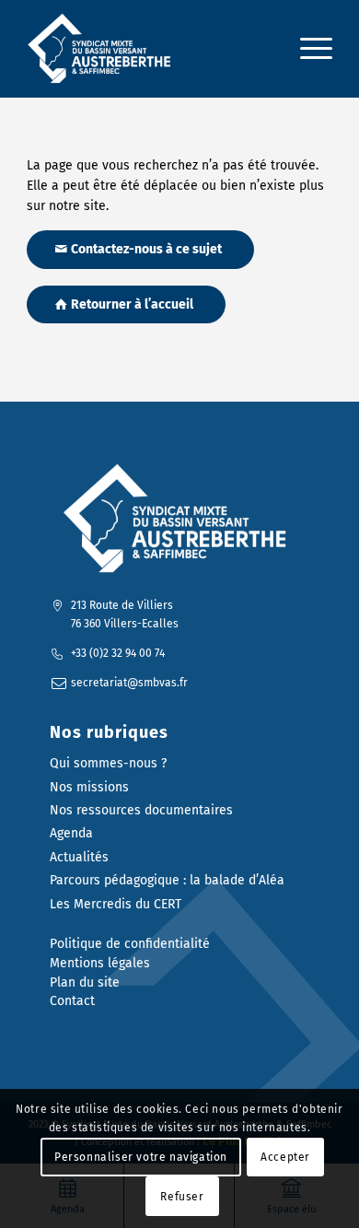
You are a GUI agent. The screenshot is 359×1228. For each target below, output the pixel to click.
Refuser (181, 1196)
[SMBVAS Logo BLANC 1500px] (179, 519)
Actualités (79, 857)
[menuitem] (307, 49)
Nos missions (89, 787)
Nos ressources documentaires (141, 810)
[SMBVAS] (149, 49)
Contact (72, 1001)
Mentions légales (100, 963)
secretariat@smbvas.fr (129, 682)
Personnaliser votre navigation (140, 1157)
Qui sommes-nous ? (108, 763)
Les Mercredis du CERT (115, 904)
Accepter (285, 1157)
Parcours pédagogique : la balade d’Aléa (167, 880)
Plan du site (85, 982)
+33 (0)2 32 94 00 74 (118, 653)
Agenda (71, 833)
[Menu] (307, 49)
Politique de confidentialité (130, 944)
